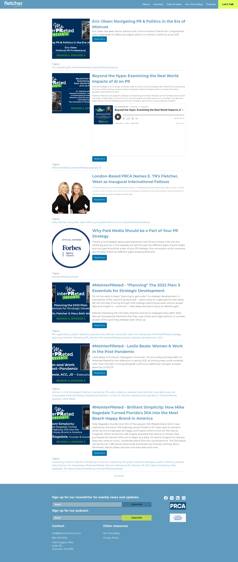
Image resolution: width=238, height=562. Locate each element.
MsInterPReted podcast (105, 67)
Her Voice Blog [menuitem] (194, 4)
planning (57, 337)
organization (63, 334)
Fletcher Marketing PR (75, 337)
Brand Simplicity (160, 465)
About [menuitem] (146, 4)
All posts (119, 476)
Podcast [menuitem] (211, 4)
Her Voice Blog (111, 533)
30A (148, 465)
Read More (99, 39)
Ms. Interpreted (142, 334)
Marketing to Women (96, 462)
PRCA (89, 222)
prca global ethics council (108, 222)
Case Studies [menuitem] (174, 4)
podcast (94, 334)
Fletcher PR (96, 337)
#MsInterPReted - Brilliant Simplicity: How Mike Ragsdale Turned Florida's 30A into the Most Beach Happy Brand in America (138, 413)
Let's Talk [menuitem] (228, 4)
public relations (80, 334)
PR (53, 67)
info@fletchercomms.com (66, 533)
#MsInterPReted (81, 67)
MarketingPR (63, 67)
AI (100, 167)
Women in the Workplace (66, 392)
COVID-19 (115, 395)
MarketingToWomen (96, 395)
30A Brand (69, 468)
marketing (98, 392)
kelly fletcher (59, 222)
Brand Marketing (85, 468)
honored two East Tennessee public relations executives (111, 191)
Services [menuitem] (158, 4)
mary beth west (76, 222)
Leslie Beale (68, 399)
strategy (176, 334)
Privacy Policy (111, 537)
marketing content (62, 462)
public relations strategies (141, 462)
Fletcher (86, 392)
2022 (160, 337)
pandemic (153, 395)
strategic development (143, 337)
